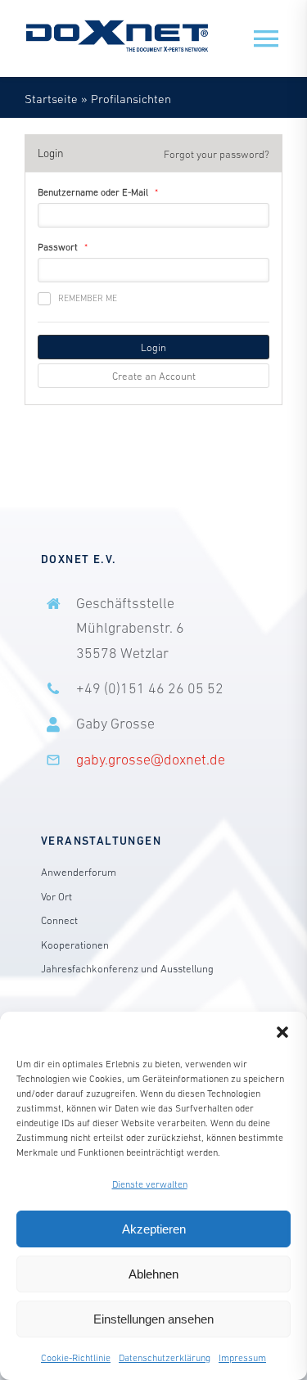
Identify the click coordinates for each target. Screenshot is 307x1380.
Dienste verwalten (149, 1184)
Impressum (242, 1358)
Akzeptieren (154, 1229)
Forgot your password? (216, 154)
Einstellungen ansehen (153, 1319)
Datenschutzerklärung (164, 1358)
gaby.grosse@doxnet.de (150, 759)
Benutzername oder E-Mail (93, 192)
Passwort (58, 247)
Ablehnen (153, 1274)
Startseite (51, 99)
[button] (282, 1032)
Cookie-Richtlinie (76, 1358)
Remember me (87, 298)
